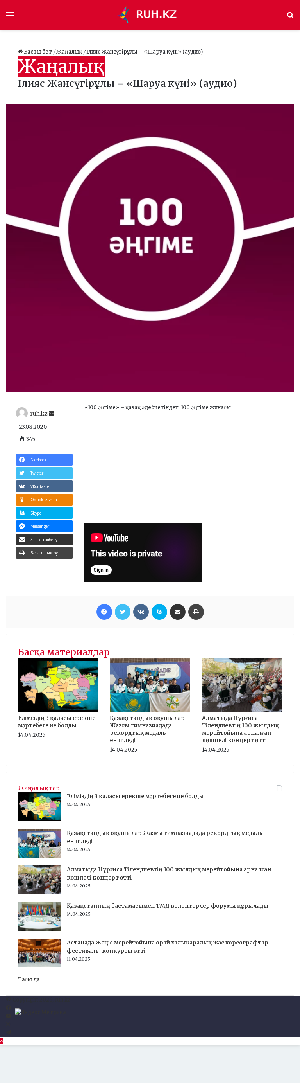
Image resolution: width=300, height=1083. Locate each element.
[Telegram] (8, 1032)
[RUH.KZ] (150, 14)
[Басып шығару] (196, 612)
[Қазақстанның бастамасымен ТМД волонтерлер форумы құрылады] (39, 929)
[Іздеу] (290, 18)
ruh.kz (39, 413)
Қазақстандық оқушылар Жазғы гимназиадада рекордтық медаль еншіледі (147, 729)
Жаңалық (69, 52)
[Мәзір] (10, 18)
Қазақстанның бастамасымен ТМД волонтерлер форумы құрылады (167, 905)
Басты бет (38, 52)
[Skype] (159, 612)
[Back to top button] (1, 1041)
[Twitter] (122, 612)
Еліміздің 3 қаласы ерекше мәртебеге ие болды (56, 721)
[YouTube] (8, 1016)
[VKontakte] (141, 612)
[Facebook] (104, 612)
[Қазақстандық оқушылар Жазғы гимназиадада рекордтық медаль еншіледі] (150, 710)
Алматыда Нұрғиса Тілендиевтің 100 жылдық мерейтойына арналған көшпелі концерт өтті (240, 729)
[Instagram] (8, 1024)
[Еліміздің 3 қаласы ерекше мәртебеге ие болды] (58, 710)
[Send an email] (51, 413)
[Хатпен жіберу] (178, 612)
